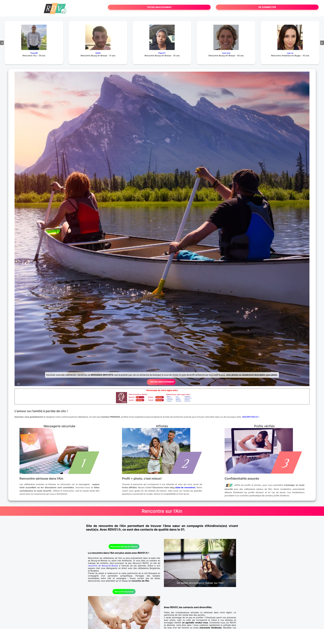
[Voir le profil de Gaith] (97, 35)
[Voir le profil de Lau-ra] (290, 35)
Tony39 (34, 53)
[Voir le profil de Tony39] (33, 35)
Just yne (226, 53)
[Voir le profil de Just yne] (226, 35)
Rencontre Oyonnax (124, 591)
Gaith (98, 53)
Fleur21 (162, 53)
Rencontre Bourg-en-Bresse (124, 546)
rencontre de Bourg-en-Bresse (103, 565)
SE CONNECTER (267, 7)
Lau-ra (290, 53)
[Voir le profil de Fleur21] (162, 35)
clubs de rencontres (185, 487)
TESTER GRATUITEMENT (159, 7)
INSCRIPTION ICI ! (250, 417)
